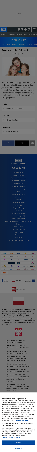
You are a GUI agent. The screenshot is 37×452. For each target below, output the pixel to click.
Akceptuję (18, 442)
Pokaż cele (18, 448)
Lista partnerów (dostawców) (11, 437)
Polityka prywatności (21, 420)
